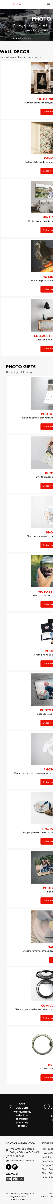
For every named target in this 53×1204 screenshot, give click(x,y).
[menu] (49, 4)
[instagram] (15, 1167)
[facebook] (8, 1167)
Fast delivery (22, 1106)
